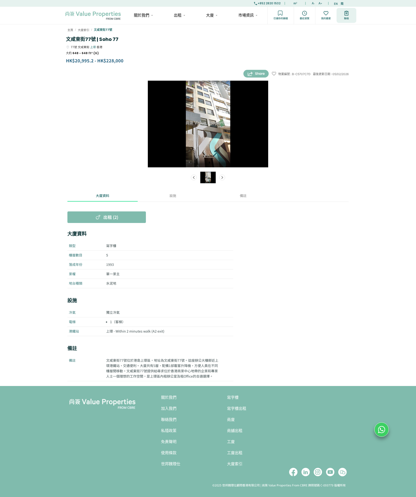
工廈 (231, 442)
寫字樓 (233, 397)
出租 (178, 15)
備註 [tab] (243, 195)
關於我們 (141, 15)
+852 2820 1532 (269, 3)
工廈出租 (234, 453)
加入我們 (168, 408)
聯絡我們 (168, 419)
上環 (93, 47)
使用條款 (168, 453)
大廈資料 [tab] (102, 195)
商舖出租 (234, 430)
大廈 (210, 15)
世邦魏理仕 (170, 464)
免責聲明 (168, 442)
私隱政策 (168, 430)
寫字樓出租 (236, 408)
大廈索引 (234, 464)
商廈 (231, 419)
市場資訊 (246, 15)
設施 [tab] (172, 195)
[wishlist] (274, 74)
